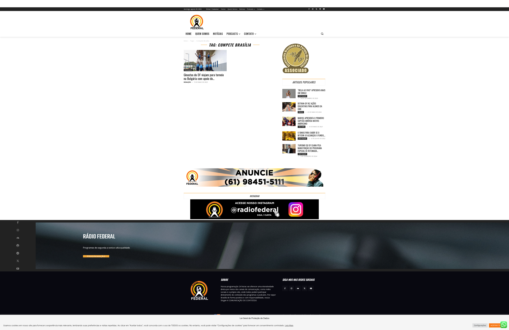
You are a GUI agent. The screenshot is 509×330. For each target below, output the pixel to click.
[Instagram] (312, 9)
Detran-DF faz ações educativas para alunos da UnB (310, 106)
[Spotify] (17, 245)
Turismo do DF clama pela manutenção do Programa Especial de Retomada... (310, 148)
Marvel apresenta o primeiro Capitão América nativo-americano (311, 120)
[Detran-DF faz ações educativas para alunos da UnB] (289, 106)
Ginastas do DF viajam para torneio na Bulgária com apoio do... (204, 76)
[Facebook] (309, 9)
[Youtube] (323, 9)
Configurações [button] (480, 325)
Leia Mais (289, 325)
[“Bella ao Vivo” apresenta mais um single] (289, 93)
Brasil (301, 112)
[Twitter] (316, 9)
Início (186, 41)
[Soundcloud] (17, 238)
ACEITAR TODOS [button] (497, 325)
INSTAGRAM (254, 196)
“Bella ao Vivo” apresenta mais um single (311, 92)
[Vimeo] (320, 9)
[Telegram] (17, 253)
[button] (322, 33)
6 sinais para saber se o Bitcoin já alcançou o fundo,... (311, 134)
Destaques (188, 70)
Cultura (302, 127)
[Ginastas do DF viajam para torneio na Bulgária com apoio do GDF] (205, 60)
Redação (187, 82)
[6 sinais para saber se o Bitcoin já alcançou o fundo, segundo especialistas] (289, 136)
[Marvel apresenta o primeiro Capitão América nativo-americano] (289, 121)
